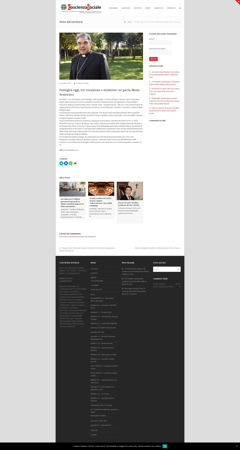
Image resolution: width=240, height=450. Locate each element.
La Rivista (94, 273)
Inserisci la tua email (157, 49)
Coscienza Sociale (82, 83)
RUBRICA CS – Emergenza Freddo (103, 355)
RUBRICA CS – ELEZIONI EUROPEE (104, 323)
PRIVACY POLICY (65, 278)
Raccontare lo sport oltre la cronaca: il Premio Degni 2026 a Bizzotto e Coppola (164, 91)
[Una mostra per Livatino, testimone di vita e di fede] (130, 191)
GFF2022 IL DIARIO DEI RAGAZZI (103, 328)
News (93, 295)
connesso (71, 236)
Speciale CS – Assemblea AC (101, 425)
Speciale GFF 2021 (97, 332)
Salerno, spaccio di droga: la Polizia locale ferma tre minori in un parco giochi (164, 110)
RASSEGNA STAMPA (98, 416)
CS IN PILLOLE (96, 289)
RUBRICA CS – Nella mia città (101, 343)
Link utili (94, 430)
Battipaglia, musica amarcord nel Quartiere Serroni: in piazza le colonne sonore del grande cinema (164, 101)
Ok (165, 446)
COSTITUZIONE (97, 281)
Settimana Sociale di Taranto (101, 405)
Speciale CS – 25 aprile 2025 (101, 312)
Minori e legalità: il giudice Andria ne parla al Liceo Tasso (157, 248)
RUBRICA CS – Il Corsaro (100, 394)
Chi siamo (94, 269)
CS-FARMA (95, 285)
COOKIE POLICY (65, 281)
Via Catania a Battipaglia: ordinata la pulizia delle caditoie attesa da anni (134, 281)
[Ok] (237, 446)
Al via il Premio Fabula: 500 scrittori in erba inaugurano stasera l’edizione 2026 (164, 74)
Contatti (93, 435)
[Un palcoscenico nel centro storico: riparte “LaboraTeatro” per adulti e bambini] (101, 189)
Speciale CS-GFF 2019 (99, 421)
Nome (152, 39)
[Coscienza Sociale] (81, 8)
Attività (93, 277)
